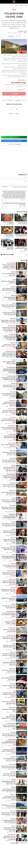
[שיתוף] (16, 36)
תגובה (2, 200)
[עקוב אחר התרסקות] (7, 100)
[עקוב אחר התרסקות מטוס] (14, 100)
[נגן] (14, 46)
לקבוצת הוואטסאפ (13, 137)
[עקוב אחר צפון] (2, 100)
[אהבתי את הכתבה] (17, 109)
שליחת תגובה (5, 186)
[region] (14, 46)
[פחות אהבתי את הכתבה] (11, 109)
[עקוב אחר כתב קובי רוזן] (18, 31)
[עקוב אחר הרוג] (23, 100)
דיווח (6, 200)
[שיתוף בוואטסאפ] (19, 36)
